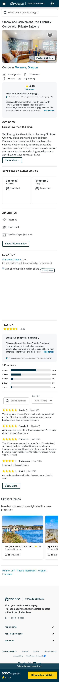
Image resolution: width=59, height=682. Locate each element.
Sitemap (25, 651)
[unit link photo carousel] (22, 529)
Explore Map (48, 270)
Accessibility (18, 656)
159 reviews (30, 89)
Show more (11, 160)
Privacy (36, 651)
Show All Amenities (16, 243)
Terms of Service (50, 651)
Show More (11, 485)
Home (5, 570)
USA (12, 570)
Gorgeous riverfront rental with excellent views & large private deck (19, 546)
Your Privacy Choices (34, 656)
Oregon (33, 67)
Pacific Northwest (27, 570)
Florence (20, 67)
